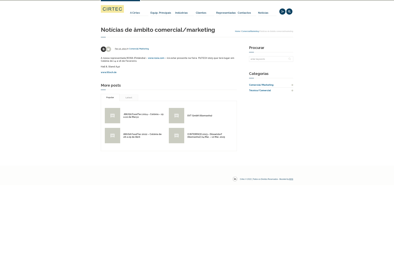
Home (237, 31)
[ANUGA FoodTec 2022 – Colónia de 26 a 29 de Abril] (112, 135)
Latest (129, 97)
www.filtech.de (109, 72)
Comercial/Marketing (250, 31)
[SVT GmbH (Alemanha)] (176, 115)
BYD (291, 179)
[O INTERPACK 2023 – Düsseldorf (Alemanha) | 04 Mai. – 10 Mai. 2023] (176, 135)
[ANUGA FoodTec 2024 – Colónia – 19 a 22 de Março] (112, 115)
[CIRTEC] (112, 9)
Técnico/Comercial (260, 90)
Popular (110, 97)
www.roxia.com (156, 58)
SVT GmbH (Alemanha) (199, 115)
